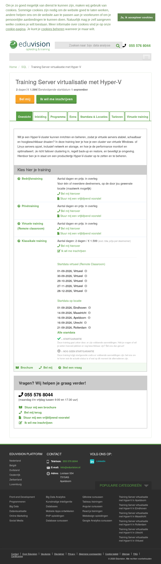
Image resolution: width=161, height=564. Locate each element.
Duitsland (14, 470)
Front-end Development (22, 496)
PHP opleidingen (55, 515)
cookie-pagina (16, 29)
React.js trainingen (92, 511)
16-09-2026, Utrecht (69, 322)
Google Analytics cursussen (97, 520)
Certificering (17, 556)
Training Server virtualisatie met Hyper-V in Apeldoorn (133, 498)
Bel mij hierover (70, 193)
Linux (20, 146)
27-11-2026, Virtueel (70, 286)
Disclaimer (59, 554)
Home (13, 67)
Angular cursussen (92, 506)
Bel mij (24, 99)
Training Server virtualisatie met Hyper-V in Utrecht (133, 530)
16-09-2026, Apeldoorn (71, 318)
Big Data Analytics (55, 496)
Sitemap (126, 554)
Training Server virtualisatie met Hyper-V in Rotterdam (133, 522)
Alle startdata (66, 332)
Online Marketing (18, 515)
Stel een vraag (72, 367)
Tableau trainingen (92, 501)
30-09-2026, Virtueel (70, 276)
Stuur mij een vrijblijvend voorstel (80, 198)
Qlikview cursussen (92, 496)
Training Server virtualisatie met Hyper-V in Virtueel (133, 538)
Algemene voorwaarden (90, 554)
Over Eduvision (29, 554)
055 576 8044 (138, 45)
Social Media (16, 520)
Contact (15, 554)
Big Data (14, 506)
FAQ (135, 554)
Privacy (71, 554)
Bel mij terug (32, 412)
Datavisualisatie (18, 511)
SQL (24, 67)
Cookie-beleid (111, 554)
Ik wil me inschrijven (56, 99)
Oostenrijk (14, 474)
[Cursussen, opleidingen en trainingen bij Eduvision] (29, 46)
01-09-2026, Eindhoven (72, 307)
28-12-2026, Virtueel (70, 291)
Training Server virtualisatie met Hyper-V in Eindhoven (133, 506)
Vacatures (45, 554)
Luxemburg (15, 484)
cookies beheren (52, 29)
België (12, 465)
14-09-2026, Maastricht (71, 313)
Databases (52, 506)
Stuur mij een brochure (40, 407)
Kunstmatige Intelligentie (59, 501)
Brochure (27, 367)
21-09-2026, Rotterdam (72, 327)
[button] (96, 29)
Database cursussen (57, 520)
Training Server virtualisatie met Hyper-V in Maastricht (133, 514)
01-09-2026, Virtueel (70, 271)
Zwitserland (15, 479)
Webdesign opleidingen (95, 515)
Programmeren (17, 501)
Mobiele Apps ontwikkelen (60, 511)
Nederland (15, 460)
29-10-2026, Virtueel (70, 281)
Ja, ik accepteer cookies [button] (136, 17)
